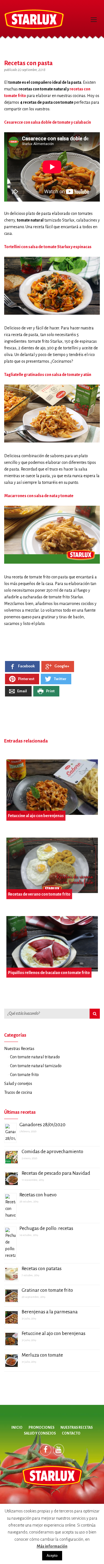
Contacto (71, 1433)
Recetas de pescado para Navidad (56, 1173)
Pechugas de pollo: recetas (46, 1228)
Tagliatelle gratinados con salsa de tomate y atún (47, 374)
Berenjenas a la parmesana (50, 1311)
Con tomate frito (24, 1074)
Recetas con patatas (42, 1268)
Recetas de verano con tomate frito (39, 894)
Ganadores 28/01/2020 (42, 1124)
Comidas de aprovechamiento (52, 1151)
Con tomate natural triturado (35, 1057)
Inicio (16, 1428)
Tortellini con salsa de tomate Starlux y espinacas (48, 247)
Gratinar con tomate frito (47, 1290)
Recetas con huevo (38, 1194)
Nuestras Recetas (19, 1048)
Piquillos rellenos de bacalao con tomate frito (49, 972)
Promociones (41, 1428)
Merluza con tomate (42, 1355)
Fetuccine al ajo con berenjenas (36, 815)
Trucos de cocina (18, 1092)
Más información (52, 1546)
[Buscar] (95, 1014)
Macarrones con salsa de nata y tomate (38, 496)
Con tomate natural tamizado (36, 1066)
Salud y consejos (18, 1083)
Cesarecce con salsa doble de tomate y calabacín (47, 122)
